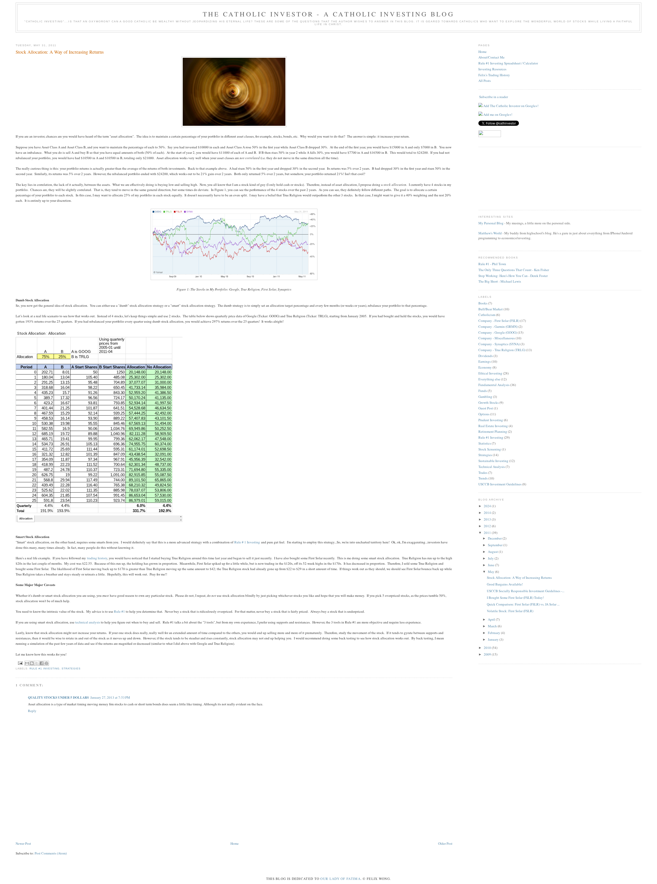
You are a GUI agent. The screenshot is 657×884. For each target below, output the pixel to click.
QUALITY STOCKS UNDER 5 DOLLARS (58, 697)
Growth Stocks (488, 402)
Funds (482, 390)
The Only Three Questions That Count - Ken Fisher (513, 269)
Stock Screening (489, 449)
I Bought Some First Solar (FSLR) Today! (515, 597)
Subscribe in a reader (493, 96)
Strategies (71, 668)
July (491, 558)
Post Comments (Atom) (51, 853)
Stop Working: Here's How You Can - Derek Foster (513, 275)
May (491, 571)
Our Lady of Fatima (340, 878)
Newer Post (23, 843)
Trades (482, 472)
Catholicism (486, 314)
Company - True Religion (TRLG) (501, 350)
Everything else (489, 379)
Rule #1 (119, 611)
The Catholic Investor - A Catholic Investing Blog (328, 13)
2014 (488, 512)
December (495, 538)
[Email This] (27, 663)
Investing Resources (492, 69)
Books (482, 303)
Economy (485, 367)
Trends (483, 478)
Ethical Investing (490, 373)
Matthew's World (490, 233)
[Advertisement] (41, 811)
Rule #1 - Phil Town (492, 264)
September (495, 545)
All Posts (484, 80)
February (494, 632)
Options (483, 414)
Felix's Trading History (494, 75)
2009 (488, 654)
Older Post (445, 843)
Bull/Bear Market (490, 309)
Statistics (484, 443)
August (493, 551)
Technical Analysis (491, 466)
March (493, 626)
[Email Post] (20, 662)
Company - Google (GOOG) (497, 332)
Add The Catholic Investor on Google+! (510, 105)
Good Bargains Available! (505, 584)
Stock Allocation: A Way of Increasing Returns (519, 577)
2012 (488, 526)
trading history (97, 558)
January (493, 639)
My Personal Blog (491, 223)
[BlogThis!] (31, 663)
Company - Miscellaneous (496, 338)
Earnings (484, 361)
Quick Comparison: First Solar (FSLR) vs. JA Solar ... (523, 604)
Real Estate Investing (493, 426)
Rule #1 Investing (45, 668)
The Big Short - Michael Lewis (499, 281)
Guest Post (485, 408)
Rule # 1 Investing (247, 542)
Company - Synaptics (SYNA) (499, 344)
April (492, 619)
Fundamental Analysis (493, 384)
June (491, 565)
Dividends (485, 355)
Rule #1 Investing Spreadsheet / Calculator (508, 63)
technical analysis (87, 622)
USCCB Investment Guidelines (499, 484)
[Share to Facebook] (41, 663)
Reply (32, 710)
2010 (488, 647)
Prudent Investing (490, 420)
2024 (488, 506)
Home (234, 843)
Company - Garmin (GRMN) (498, 326)
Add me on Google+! (497, 114)
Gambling (485, 396)
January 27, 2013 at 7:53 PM (110, 697)
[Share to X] (36, 663)
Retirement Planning (492, 431)
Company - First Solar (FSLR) (498, 320)
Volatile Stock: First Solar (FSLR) (510, 611)
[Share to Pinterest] (46, 663)
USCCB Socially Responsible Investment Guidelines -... (525, 591)
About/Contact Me (491, 57)
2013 (488, 519)
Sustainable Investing (493, 460)
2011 (488, 532)
